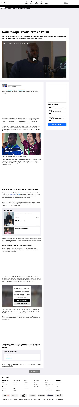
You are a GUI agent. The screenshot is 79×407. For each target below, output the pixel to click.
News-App (36, 382)
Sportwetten (47, 388)
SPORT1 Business (59, 390)
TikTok (14, 388)
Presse (57, 388)
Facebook (15, 382)
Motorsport (4, 384)
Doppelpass (26, 388)
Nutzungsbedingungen (35, 399)
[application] (34, 59)
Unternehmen (59, 382)
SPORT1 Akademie (48, 390)
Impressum (4, 399)
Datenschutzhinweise (12, 399)
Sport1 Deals (36, 386)
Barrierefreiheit (59, 399)
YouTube (14, 390)
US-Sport (4, 388)
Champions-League (15, 194)
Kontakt (57, 386)
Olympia (4, 390)
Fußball (3, 382)
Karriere (57, 384)
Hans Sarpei (21, 90)
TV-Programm (48, 382)
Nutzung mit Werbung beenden (48, 399)
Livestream (26, 384)
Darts (3, 386)
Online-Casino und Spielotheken (49, 385)
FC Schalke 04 (10, 90)
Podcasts (25, 386)
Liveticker (36, 384)
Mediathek (26, 382)
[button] (34, 59)
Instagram (15, 384)
